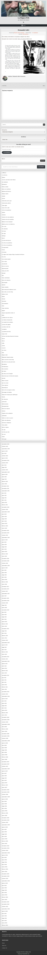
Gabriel (3, 285)
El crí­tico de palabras (7, 243)
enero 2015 (4, 626)
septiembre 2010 (6, 696)
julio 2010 (4, 701)
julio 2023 (4, 465)
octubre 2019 (5, 535)
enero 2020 (4, 528)
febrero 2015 (5, 624)
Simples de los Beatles (7, 413)
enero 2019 (4, 556)
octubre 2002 (5, 906)
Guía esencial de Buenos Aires (9, 289)
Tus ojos (3, 429)
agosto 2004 (5, 855)
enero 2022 (4, 484)
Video (3, 436)
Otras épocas (5, 385)
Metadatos (4, 364)
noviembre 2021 (5, 488)
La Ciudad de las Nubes (7, 322)
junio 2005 (4, 832)
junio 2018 (4, 572)
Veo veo (4, 434)
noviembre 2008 (5, 736)
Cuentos (4, 215)
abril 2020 (4, 521)
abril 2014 (4, 633)
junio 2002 (4, 916)
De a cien (4, 226)
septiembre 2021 (5, 491)
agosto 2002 (5, 911)
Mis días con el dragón (7, 373)
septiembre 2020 (6, 512)
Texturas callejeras (6, 422)
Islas (3, 306)
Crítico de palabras (6, 210)
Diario (3, 238)
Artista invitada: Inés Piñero (9, 179)
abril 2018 (4, 577)
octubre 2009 (5, 722)
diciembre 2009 (5, 717)
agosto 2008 (5, 743)
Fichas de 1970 (5, 271)
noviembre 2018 (5, 561)
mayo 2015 (4, 617)
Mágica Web (4, 355)
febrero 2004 (5, 869)
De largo (4, 231)
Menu (24, 25)
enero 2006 (4, 815)
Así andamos (5, 182)
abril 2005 (4, 836)
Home (3, 943)
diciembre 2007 (5, 761)
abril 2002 (4, 920)
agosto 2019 (4, 540)
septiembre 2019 (6, 537)
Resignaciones (5, 406)
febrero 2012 (5, 670)
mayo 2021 (4, 498)
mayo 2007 (4, 778)
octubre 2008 (5, 738)
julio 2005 (4, 829)
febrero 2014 (5, 635)
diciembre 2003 (5, 874)
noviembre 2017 (5, 589)
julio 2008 (4, 745)
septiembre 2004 (6, 853)
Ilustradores (25, 34)
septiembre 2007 (6, 768)
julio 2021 (4, 493)
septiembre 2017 (6, 593)
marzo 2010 (4, 710)
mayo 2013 (4, 647)
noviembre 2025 (5, 444)
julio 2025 (4, 453)
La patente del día (6, 331)
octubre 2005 (5, 822)
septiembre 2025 (6, 448)
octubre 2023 (5, 463)
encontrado (4, 264)
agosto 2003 (5, 883)
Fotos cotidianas (6, 278)
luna (3, 352)
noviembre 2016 (5, 600)
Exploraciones (5, 268)
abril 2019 (4, 549)
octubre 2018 (5, 563)
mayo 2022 (4, 479)
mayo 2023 (4, 467)
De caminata (5, 229)
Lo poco (3, 348)
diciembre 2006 (5, 790)
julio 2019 (4, 542)
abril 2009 (4, 726)
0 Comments (35, 32)
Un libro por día (5, 432)
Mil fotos (4, 371)
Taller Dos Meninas (6, 420)
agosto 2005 (5, 827)
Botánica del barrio (6, 191)
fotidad (3, 273)
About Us (4, 945)
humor (3, 296)
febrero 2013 (5, 652)
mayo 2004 (4, 862)
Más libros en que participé (8, 362)
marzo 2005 (4, 839)
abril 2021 (4, 500)
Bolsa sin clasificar (6, 189)
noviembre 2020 (5, 507)
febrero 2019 (5, 554)
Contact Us (4, 948)
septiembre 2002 (6, 909)
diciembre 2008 (5, 733)
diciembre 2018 (5, 558)
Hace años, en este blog (7, 292)
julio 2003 (4, 885)
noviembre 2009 (5, 719)
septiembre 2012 (5, 661)
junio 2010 (4, 703)
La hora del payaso (6, 324)
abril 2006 (4, 808)
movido (3, 378)
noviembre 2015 (5, 610)
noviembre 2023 (5, 460)
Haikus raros (5, 294)
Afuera (3, 177)
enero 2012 (4, 673)
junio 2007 (4, 775)
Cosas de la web (5, 208)
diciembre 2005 (5, 818)
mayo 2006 (4, 806)
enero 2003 (4, 899)
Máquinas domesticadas (7, 357)
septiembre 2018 (6, 565)
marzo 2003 (4, 895)
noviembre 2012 (5, 656)
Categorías (4, 130)
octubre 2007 (5, 766)
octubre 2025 (5, 446)
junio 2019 (4, 544)
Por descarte (5, 399)
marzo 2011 (4, 684)
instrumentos (5, 303)
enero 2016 (4, 607)
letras (3, 338)
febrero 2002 (5, 925)
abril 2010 (4, 708)
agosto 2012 (4, 663)
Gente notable (5, 287)
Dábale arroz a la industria (8, 224)
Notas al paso (5, 380)
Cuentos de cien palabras (8, 217)
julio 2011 (4, 677)
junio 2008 (4, 747)
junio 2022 (4, 477)
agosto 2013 (4, 645)
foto (3, 275)
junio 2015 (4, 614)
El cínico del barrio (6, 240)
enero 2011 (4, 689)
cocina (3, 198)
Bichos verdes (5, 187)
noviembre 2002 (5, 904)
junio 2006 (4, 803)
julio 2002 (4, 913)
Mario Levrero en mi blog (8, 359)
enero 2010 (4, 715)
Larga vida (4, 334)
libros (3, 341)
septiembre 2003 (6, 881)
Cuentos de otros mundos (8, 219)
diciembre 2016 (5, 598)
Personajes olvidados (7, 392)
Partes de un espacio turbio (8, 390)
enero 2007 (4, 787)
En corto (4, 257)
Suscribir (41, 166)
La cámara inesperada (7, 320)
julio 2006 (4, 801)
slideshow (4, 415)
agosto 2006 (5, 799)
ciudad (3, 196)
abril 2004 (4, 864)
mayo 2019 (4, 547)
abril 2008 (4, 752)
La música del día (6, 327)
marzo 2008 (4, 754)
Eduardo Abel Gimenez (19, 32)
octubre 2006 (5, 794)
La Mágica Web (23, 18)
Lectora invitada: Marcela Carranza (10, 336)
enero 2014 (4, 638)
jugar (3, 315)
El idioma (4, 252)
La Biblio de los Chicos (7, 317)
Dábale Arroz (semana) (7, 222)
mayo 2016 (4, 605)
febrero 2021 (5, 505)
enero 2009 (4, 731)
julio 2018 (4, 570)
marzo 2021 (4, 502)
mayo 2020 (4, 519)
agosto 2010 (5, 698)
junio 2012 (4, 666)
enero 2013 (4, 654)
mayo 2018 (4, 575)
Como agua (4, 205)
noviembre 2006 (5, 792)
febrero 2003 (5, 897)
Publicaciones (5, 404)
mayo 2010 (4, 705)
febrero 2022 (5, 481)
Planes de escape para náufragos (9, 394)
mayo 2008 (4, 750)
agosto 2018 (4, 568)
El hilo (3, 250)
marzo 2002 (4, 923)
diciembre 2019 (5, 530)
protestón (4, 401)
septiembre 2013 (6, 642)
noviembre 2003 (5, 876)
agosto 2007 (5, 771)
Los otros (4, 350)
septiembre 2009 (6, 724)
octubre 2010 (5, 694)
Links (3, 343)
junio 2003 (4, 888)
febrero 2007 (5, 785)
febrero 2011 (5, 687)
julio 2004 (4, 857)
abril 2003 (4, 892)
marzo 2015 (4, 621)
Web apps (4, 439)
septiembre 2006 (6, 797)
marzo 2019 (4, 551)
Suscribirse (6, 152)
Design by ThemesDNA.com (23, 953)
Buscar (3, 158)
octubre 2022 (5, 470)
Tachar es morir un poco (7, 418)
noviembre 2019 (5, 533)
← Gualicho (3, 85)
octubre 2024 (5, 455)
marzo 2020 (4, 523)
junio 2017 (4, 596)
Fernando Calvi (23, 30)
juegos (3, 310)
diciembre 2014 (5, 628)
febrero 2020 (5, 526)
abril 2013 (4, 649)
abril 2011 (4, 682)
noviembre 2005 (5, 820)
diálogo (3, 236)
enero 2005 (4, 843)
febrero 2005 (5, 841)
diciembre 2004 (5, 846)
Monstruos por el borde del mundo (10, 376)
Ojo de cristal (5, 383)
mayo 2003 (4, 890)
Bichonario (4, 184)
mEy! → (44, 85)
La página (4, 329)
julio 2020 (4, 514)
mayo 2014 (4, 631)
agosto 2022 (4, 474)
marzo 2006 (4, 811)
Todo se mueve (5, 427)
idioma (3, 299)
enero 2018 (4, 584)
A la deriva (4, 175)
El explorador (5, 247)
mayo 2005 (4, 834)
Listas (3, 345)
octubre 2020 (5, 509)
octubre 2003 (5, 878)
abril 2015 (4, 619)
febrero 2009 (5, 729)
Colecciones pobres (6, 203)
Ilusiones (4, 301)
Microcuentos (5, 369)
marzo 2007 (4, 782)
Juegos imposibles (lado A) (8, 313)
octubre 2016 (5, 603)
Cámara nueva (5, 193)
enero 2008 (4, 759)
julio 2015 (4, 612)
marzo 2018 (4, 579)
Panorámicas (5, 387)
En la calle (4, 261)
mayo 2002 (4, 918)
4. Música (4, 172)
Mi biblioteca (5, 366)
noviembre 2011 (5, 675)
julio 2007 (4, 773)
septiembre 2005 (6, 825)
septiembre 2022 (6, 472)
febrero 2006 (5, 813)
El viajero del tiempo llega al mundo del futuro (13, 254)
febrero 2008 (5, 757)
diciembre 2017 (5, 586)
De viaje (4, 233)
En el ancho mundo (6, 259)
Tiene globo (4, 425)
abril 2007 (4, 780)
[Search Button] (23, 22)
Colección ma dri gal (6, 201)
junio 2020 (4, 516)
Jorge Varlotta (5, 308)
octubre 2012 (5, 659)
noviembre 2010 (5, 691)
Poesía (3, 397)
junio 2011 (4, 680)
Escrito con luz (5, 266)
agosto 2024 (5, 458)
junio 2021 (4, 495)
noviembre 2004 (5, 848)
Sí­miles (3, 411)
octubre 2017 (5, 591)
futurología (4, 282)
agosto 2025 (5, 451)
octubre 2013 (5, 640)
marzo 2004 (4, 867)
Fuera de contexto (6, 280)
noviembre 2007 (5, 764)
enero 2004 (4, 871)
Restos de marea (6, 408)
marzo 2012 (4, 668)
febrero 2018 (5, 582)
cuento (3, 212)
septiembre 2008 (6, 740)
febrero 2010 (5, 712)
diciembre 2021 (5, 486)
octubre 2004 (5, 850)
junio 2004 (4, 860)
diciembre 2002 (5, 902)
